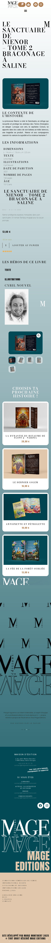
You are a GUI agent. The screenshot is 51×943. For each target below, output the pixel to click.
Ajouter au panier (25, 245)
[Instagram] (41, 4)
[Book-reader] (28, 4)
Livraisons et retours (14, 885)
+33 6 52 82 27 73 (26, 763)
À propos (7, 899)
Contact (6, 901)
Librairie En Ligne (12, 895)
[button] (25, 11)
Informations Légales (14, 888)
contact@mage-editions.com (25, 765)
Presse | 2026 (9, 890)
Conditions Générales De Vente (19, 881)
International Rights (14, 883)
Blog (4, 897)
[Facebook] (35, 4)
